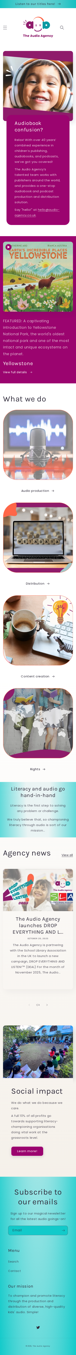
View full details (15, 372)
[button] (5, 27)
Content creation (35, 676)
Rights (35, 769)
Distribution (35, 583)
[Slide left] (29, 1004)
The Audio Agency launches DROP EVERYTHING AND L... (38, 925)
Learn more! (27, 1151)
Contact (14, 1271)
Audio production (35, 491)
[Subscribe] (63, 1230)
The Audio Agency (41, 1346)
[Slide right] (47, 1004)
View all (67, 855)
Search (13, 1262)
